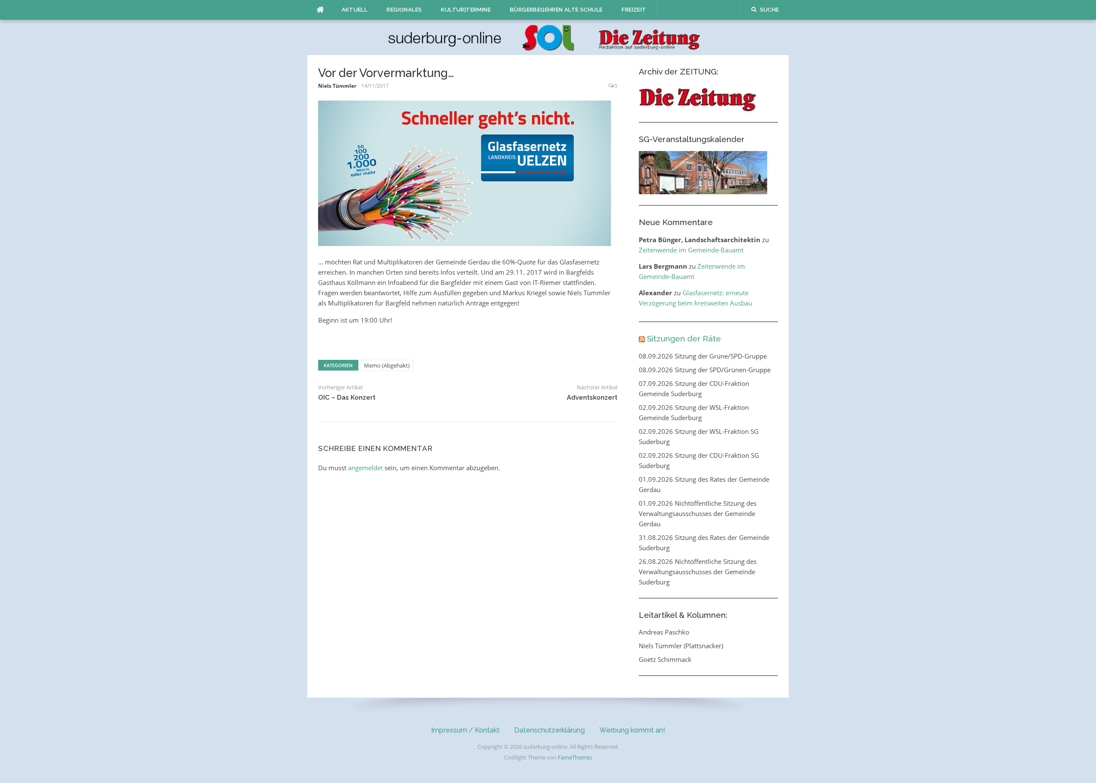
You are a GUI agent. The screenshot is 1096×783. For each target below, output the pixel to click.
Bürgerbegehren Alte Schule (556, 9)
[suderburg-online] (548, 37)
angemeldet (365, 467)
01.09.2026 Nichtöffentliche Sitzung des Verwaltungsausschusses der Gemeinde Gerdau (697, 513)
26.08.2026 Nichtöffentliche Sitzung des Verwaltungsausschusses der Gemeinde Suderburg (697, 571)
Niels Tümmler (337, 85)
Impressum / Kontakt (465, 730)
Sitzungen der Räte (684, 338)
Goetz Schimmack (665, 659)
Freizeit (634, 9)
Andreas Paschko (664, 632)
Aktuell (355, 9)
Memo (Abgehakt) (387, 365)
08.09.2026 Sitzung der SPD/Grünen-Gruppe (705, 369)
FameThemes (575, 757)
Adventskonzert (592, 397)
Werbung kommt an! (632, 730)
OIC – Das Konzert (346, 397)
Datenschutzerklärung (549, 730)
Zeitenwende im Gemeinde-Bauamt (691, 250)
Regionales (404, 9)
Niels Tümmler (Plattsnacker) (681, 645)
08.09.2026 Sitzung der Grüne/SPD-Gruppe (703, 356)
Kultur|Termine (466, 9)
